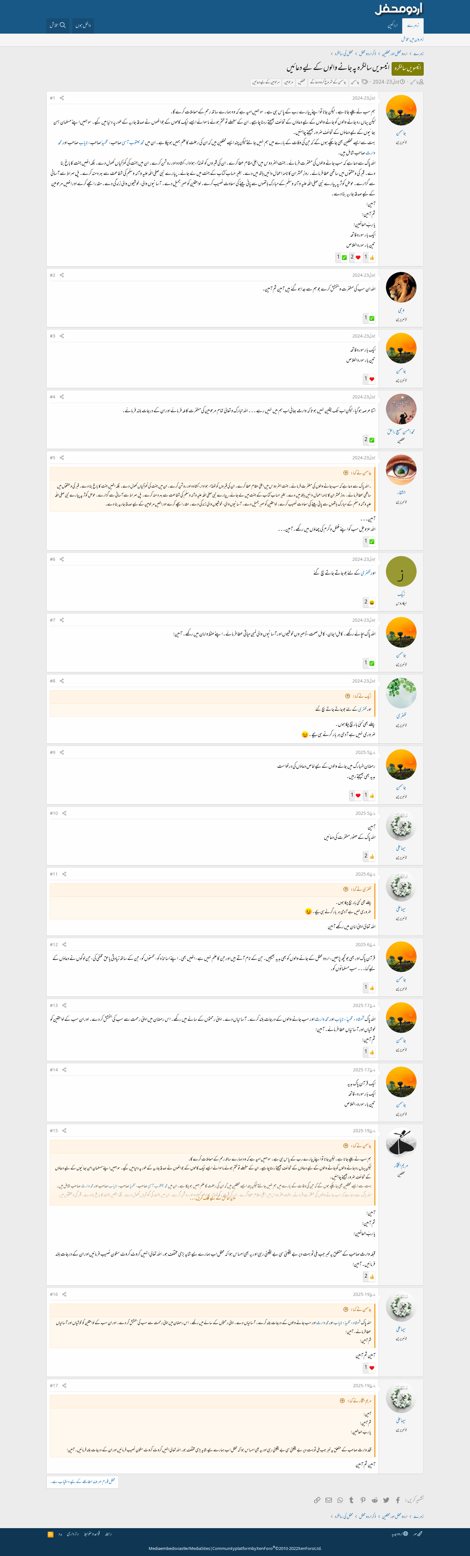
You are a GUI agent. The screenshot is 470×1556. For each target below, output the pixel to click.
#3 (52, 336)
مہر (415, 1534)
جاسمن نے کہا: (361, 473)
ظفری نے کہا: (361, 890)
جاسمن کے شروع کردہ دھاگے (328, 82)
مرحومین (288, 82)
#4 (52, 397)
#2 (52, 276)
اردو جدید (397, 1534)
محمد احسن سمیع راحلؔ (401, 432)
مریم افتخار (401, 1166)
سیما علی (401, 849)
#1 (52, 98)
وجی (401, 310)
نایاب (83, 143)
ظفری (365, 573)
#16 (54, 1295)
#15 (54, 1131)
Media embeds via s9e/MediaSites (179, 1548)
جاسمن (414, 82)
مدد (60, 1534)
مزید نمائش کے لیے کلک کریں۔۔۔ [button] (212, 1198)
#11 (54, 875)
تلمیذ (104, 143)
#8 (52, 681)
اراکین (392, 26)
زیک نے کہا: (362, 696)
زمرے (413, 26)
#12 (54, 945)
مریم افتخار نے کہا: (359, 1401)
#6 (52, 560)
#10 (54, 814)
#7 (52, 621)
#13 (54, 1006)
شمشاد (360, 1020)
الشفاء (401, 493)
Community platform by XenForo (267, 1548)
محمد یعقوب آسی (133, 143)
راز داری (73, 1534)
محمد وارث (322, 1020)
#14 (54, 1070)
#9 (52, 753)
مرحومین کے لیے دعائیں (265, 82)
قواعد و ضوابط (92, 1534)
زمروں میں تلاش (412, 40)
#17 (54, 1386)
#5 (52, 458)
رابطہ (108, 1534)
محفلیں (301, 82)
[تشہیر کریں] (62, 99)
